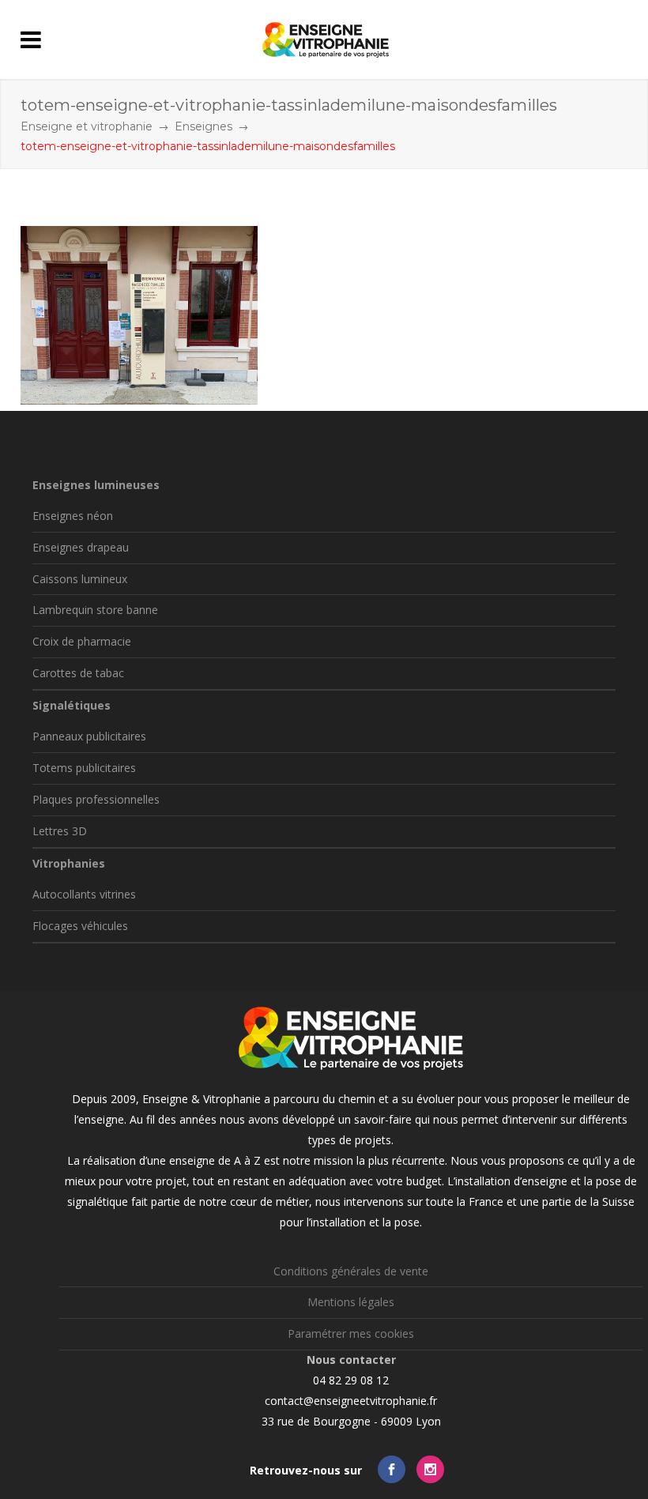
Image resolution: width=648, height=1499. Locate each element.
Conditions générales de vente (350, 1271)
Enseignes (203, 126)
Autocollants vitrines (84, 894)
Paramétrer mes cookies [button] (351, 1333)
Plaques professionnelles (96, 799)
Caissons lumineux (79, 578)
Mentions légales (350, 1301)
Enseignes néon (72, 515)
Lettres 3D (59, 830)
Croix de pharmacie (81, 641)
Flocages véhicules (80, 925)
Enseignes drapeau (80, 547)
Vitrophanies (68, 863)
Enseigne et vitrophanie (87, 126)
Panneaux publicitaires (89, 736)
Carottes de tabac (78, 672)
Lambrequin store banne (95, 609)
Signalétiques (71, 705)
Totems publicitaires (84, 767)
